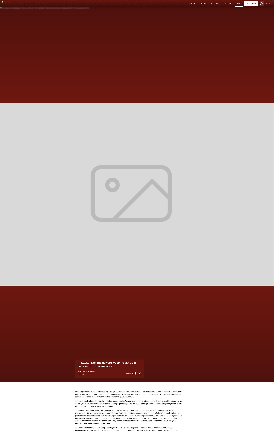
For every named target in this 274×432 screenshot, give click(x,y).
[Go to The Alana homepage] (8, 2)
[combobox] (268, 3)
